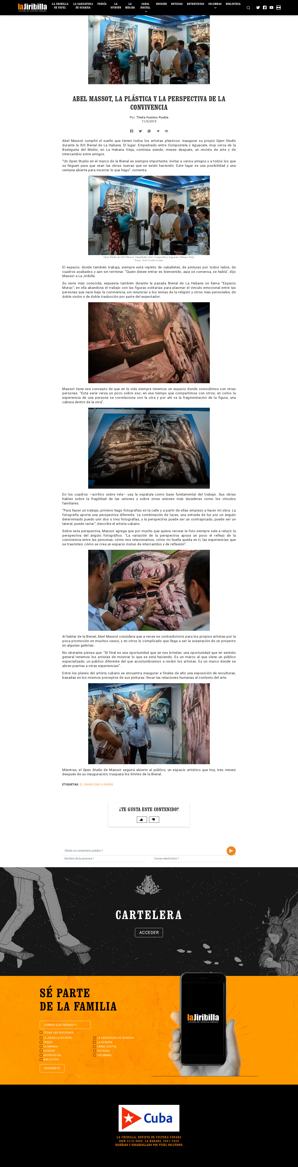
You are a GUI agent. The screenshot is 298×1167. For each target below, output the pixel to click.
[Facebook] (265, 7)
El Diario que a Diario (96, 784)
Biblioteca (233, 3)
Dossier (161, 3)
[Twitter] (258, 7)
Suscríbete (52, 1068)
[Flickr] (278, 7)
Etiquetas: (70, 784)
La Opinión (116, 5)
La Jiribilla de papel (60, 5)
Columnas (215, 3)
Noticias (177, 3)
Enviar (231, 850)
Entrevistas (195, 3)
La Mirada (130, 5)
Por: (133, 117)
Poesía (102, 3)
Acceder (149, 932)
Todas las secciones (58, 1032)
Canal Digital (145, 5)
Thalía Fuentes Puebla (152, 117)
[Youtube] (271, 7)
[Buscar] (248, 8)
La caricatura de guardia (83, 5)
